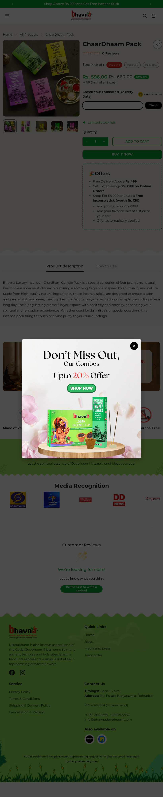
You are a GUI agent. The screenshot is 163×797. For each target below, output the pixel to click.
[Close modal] (134, 346)
